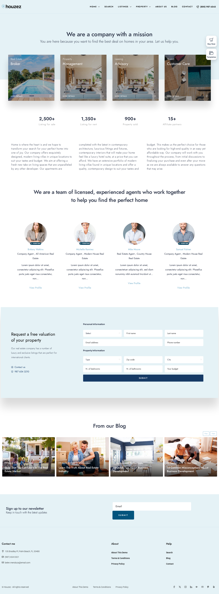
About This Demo (119, 552)
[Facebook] (174, 587)
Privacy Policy (118, 564)
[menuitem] (206, 7)
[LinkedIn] (191, 587)
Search (109, 6)
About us (161, 6)
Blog (174, 6)
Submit (143, 378)
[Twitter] (180, 587)
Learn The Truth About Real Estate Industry (79, 469)
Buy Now (211, 44)
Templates (211, 57)
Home (93, 6)
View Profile (35, 287)
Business (29, 463)
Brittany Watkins (35, 249)
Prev (206, 433)
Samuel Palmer (183, 249)
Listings (123, 6)
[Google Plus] (197, 587)
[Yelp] (214, 587)
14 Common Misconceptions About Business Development (187, 469)
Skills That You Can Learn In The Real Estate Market (26, 469)
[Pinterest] (208, 587)
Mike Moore (134, 249)
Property (142, 6)
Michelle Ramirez (84, 249)
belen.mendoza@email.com (17, 562)
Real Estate (138, 463)
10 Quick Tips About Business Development (130, 469)
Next (213, 433)
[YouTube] (203, 587)
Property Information (94, 350)
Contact (187, 6)
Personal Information (94, 324)
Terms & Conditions (120, 558)
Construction (84, 463)
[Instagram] (186, 587)
